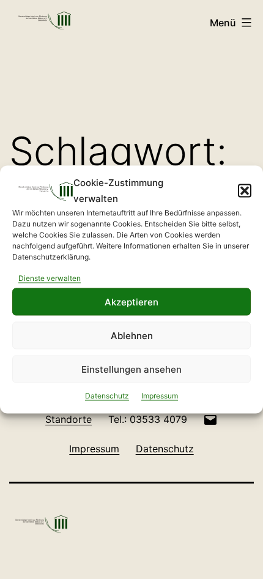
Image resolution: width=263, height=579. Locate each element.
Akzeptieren (131, 301)
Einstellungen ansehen (131, 369)
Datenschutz (107, 395)
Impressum (159, 395)
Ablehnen (132, 335)
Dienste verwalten (49, 278)
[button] (245, 190)
